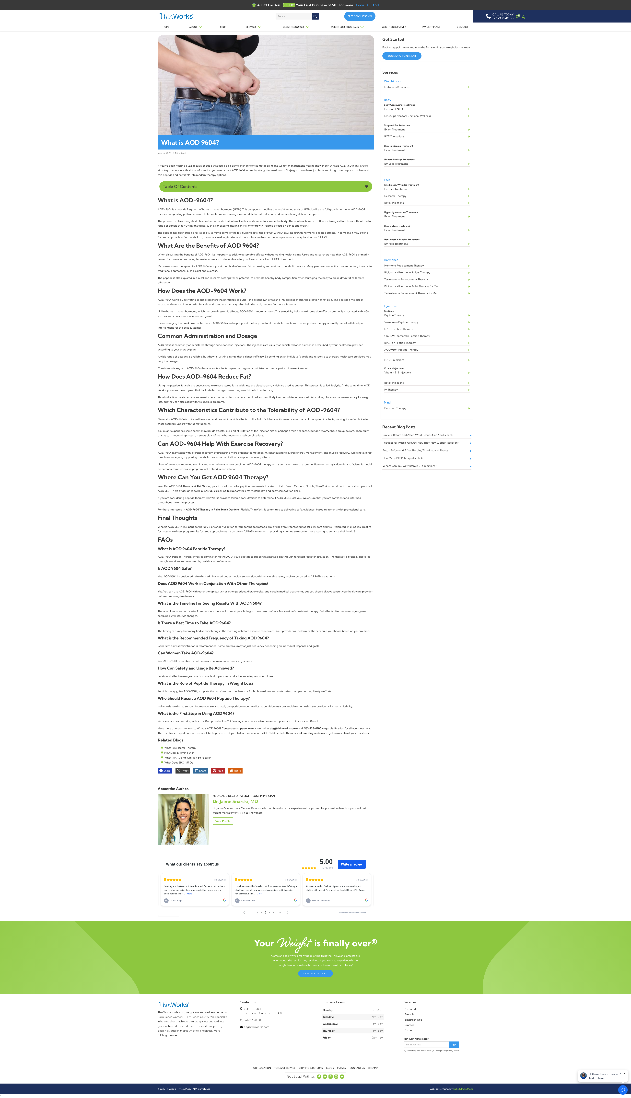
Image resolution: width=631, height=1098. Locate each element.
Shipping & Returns (311, 1067)
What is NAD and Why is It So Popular (187, 757)
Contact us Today (316, 973)
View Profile (222, 821)
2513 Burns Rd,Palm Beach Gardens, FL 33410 (263, 1011)
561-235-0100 (252, 1020)
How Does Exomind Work (179, 752)
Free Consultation (360, 16)
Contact (462, 27)
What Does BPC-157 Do (178, 762)
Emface (409, 1025)
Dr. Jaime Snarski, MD (235, 801)
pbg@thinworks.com (256, 1027)
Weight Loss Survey (394, 27)
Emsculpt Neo (413, 1019)
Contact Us (357, 1067)
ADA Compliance (201, 1088)
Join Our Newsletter (416, 1038)
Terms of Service (284, 1067)
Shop (223, 27)
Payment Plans (431, 27)
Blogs (330, 1067)
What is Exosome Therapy (180, 747)
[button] (193, 27)
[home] (189, 16)
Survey (341, 1067)
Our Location (262, 1067)
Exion (408, 1030)
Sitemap (373, 1067)
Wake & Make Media (463, 1088)
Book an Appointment (402, 55)
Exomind (410, 1009)
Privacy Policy (184, 1088)
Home (166, 27)
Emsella (409, 1014)
